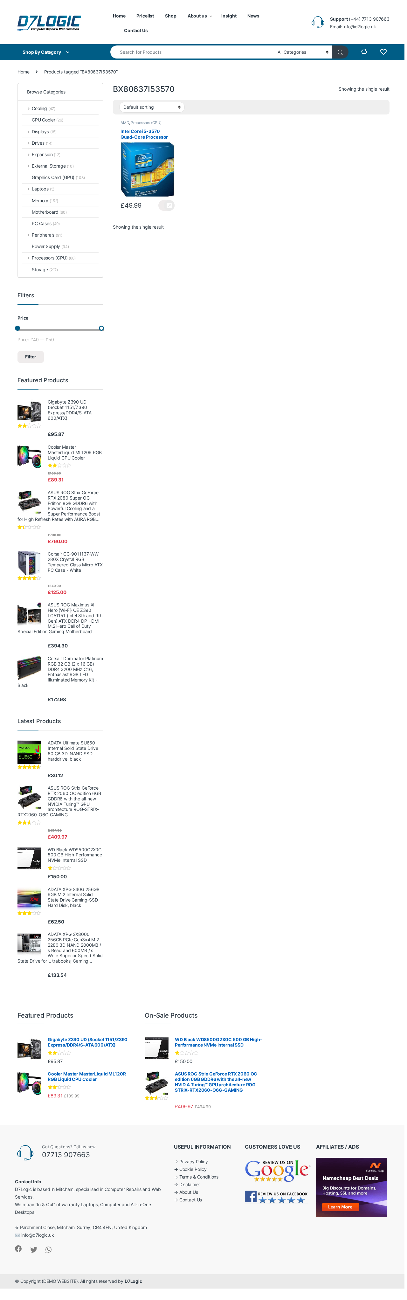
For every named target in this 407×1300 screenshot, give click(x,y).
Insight (228, 15)
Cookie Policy (193, 1169)
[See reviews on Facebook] (276, 1196)
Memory (45, 200)
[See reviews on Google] (278, 1169)
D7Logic (133, 1281)
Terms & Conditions (198, 1176)
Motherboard (49, 212)
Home (119, 15)
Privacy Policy (193, 1161)
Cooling (43, 108)
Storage (45, 269)
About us (197, 15)
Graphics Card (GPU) (53, 177)
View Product (166, 205)
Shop (170, 15)
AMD (125, 122)
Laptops (43, 188)
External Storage (53, 166)
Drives (42, 143)
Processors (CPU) (146, 122)
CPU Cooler (47, 119)
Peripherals (47, 235)
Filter (30, 356)
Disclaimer (189, 1184)
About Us (188, 1192)
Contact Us (136, 30)
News (253, 15)
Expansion (46, 154)
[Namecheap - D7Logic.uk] (351, 1187)
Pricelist (145, 15)
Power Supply (50, 246)
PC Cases (46, 223)
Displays (44, 131)
